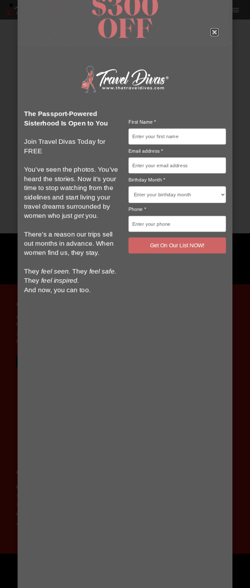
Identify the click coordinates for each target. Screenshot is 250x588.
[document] (125, 294)
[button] (214, 32)
